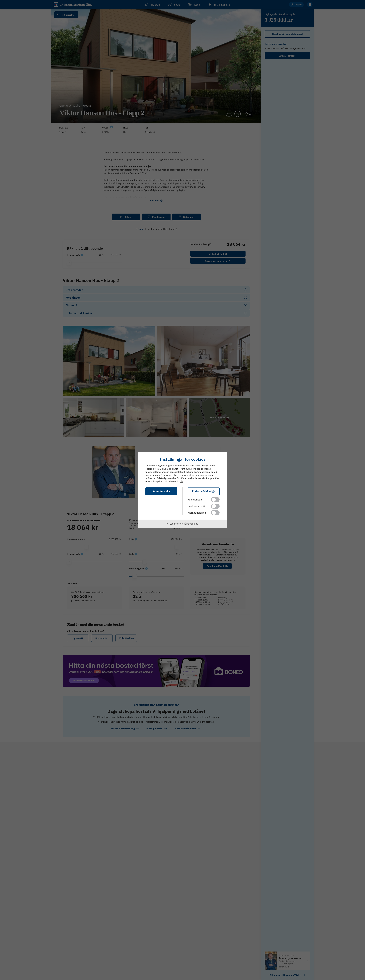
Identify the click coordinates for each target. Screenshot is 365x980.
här (181, 481)
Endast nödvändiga (203, 491)
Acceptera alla (161, 491)
